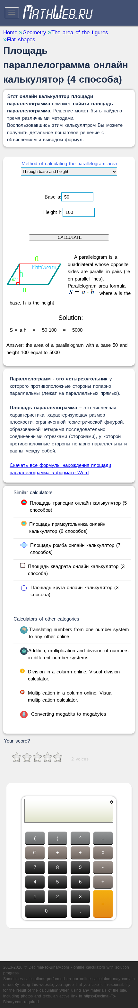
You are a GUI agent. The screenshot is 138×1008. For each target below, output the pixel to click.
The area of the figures (79, 32)
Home (10, 32)
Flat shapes (21, 39)
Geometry (34, 32)
